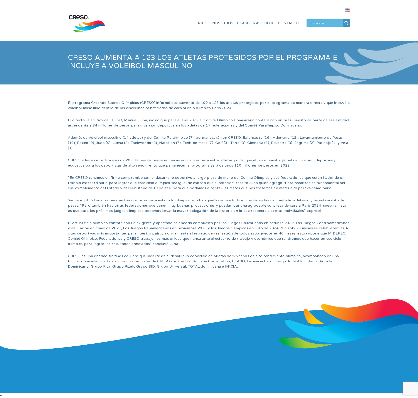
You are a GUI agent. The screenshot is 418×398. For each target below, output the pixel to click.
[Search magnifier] (346, 23)
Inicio (203, 23)
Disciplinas (249, 23)
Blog (269, 23)
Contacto (288, 23)
